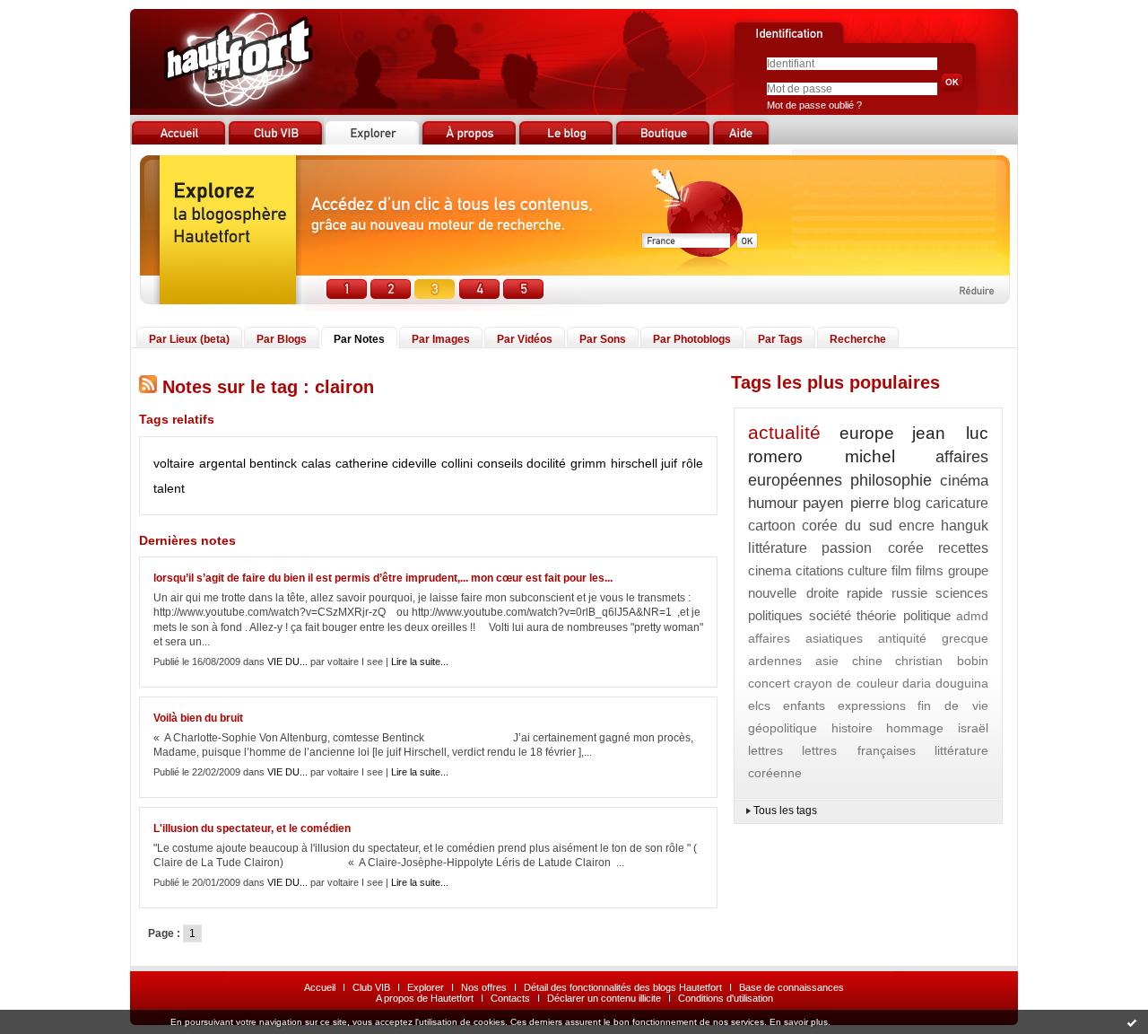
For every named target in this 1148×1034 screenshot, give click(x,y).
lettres (765, 750)
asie (827, 660)
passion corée (872, 548)
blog (907, 503)
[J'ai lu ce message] (1132, 1022)
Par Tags (780, 339)
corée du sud (846, 525)
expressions (872, 705)
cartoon (772, 525)
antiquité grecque (933, 638)
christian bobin (941, 660)
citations (820, 570)
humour (773, 503)
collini (457, 463)
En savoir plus (799, 1022)
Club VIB (371, 987)
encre (917, 525)
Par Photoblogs (692, 339)
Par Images (441, 339)
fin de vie (953, 705)
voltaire (174, 463)
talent (169, 488)
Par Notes (359, 339)
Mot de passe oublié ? (814, 105)
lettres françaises (858, 750)
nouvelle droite (793, 592)
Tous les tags (785, 810)
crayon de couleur (846, 683)
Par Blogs (282, 339)
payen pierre (845, 503)
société (830, 615)
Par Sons (602, 339)
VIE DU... (287, 661)
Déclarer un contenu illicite (604, 998)
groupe (968, 570)
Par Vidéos (524, 339)
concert (769, 683)
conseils (500, 463)
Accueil (319, 987)
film (901, 570)
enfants (804, 705)
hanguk (964, 525)
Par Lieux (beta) (189, 339)
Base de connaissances (791, 987)
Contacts (510, 998)
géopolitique (782, 728)
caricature (957, 503)
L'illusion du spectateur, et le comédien (252, 828)
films (930, 570)
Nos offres (484, 987)
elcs (759, 705)
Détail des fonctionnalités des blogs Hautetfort (623, 987)
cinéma (964, 480)
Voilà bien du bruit (198, 718)
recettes (963, 548)
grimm (588, 463)
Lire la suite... (419, 661)
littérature (777, 548)
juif (669, 463)
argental (222, 463)
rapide (865, 592)
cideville (414, 463)
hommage (915, 728)
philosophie (891, 480)
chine (867, 660)
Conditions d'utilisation (725, 998)
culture (867, 570)
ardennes (775, 660)
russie (909, 592)
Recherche (858, 339)
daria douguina (945, 683)
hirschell (634, 463)
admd (972, 616)
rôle (692, 463)
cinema (769, 570)
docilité (546, 463)
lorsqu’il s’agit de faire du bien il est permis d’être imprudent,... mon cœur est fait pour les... (383, 578)
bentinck (273, 463)
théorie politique (904, 615)
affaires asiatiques (805, 638)
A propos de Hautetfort (425, 998)
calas (316, 463)
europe (866, 433)
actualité (784, 432)
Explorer (425, 987)
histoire (852, 728)
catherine (361, 463)
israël (973, 728)
